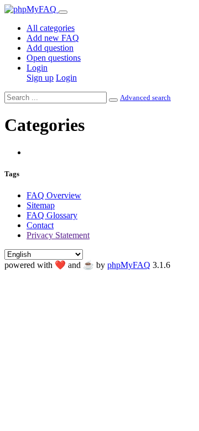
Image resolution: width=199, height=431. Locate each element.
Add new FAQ (53, 38)
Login (37, 67)
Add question (50, 47)
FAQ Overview (54, 195)
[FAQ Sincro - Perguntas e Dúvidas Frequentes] (31, 9)
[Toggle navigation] (63, 12)
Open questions (54, 57)
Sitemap (41, 205)
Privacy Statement (58, 235)
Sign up (40, 77)
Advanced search (145, 97)
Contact (40, 225)
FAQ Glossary (52, 215)
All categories (51, 28)
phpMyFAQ (128, 265)
